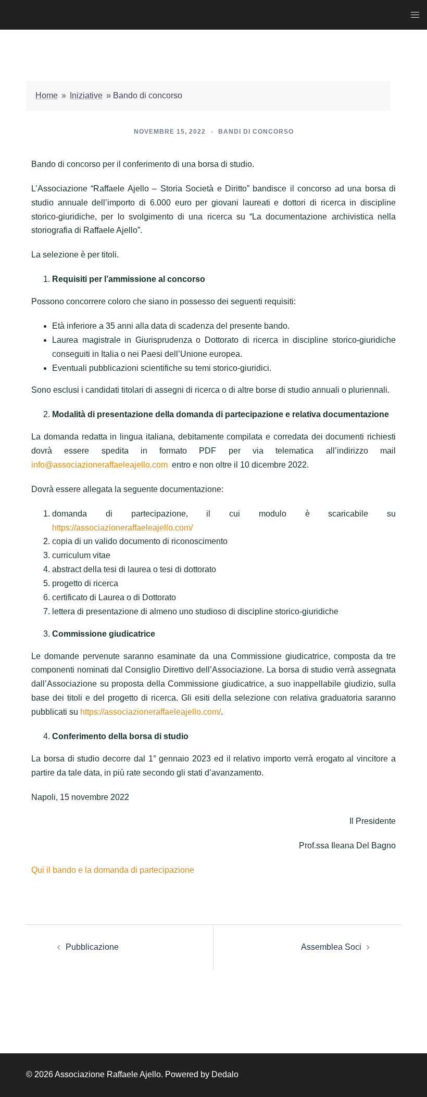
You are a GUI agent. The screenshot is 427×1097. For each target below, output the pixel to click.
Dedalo (224, 1074)
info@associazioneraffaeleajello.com (99, 464)
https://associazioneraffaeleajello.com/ (122, 527)
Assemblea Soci (331, 947)
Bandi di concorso (256, 131)
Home (46, 95)
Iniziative (86, 95)
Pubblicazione (92, 947)
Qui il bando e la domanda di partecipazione (112, 870)
